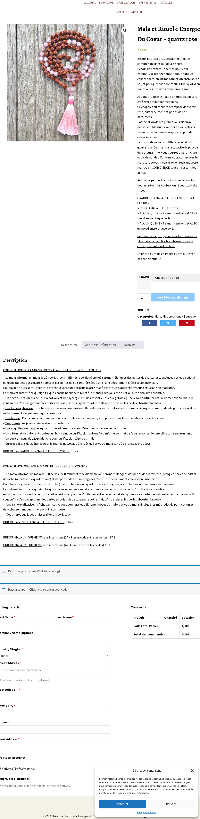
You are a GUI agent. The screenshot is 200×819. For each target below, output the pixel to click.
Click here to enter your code (48, 589)
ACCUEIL (90, 3)
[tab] (69, 345)
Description (69, 345)
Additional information (100, 345)
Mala (158, 316)
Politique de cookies (146, 812)
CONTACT (121, 12)
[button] (192, 771)
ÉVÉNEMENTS (148, 3)
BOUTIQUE (106, 3)
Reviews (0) (131, 345)
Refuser (171, 804)
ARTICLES (166, 3)
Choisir (144, 277)
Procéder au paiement (172, 297)
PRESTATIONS (126, 3)
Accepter (122, 804)
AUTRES (136, 12)
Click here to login (49, 571)
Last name (65, 617)
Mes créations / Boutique (179, 316)
